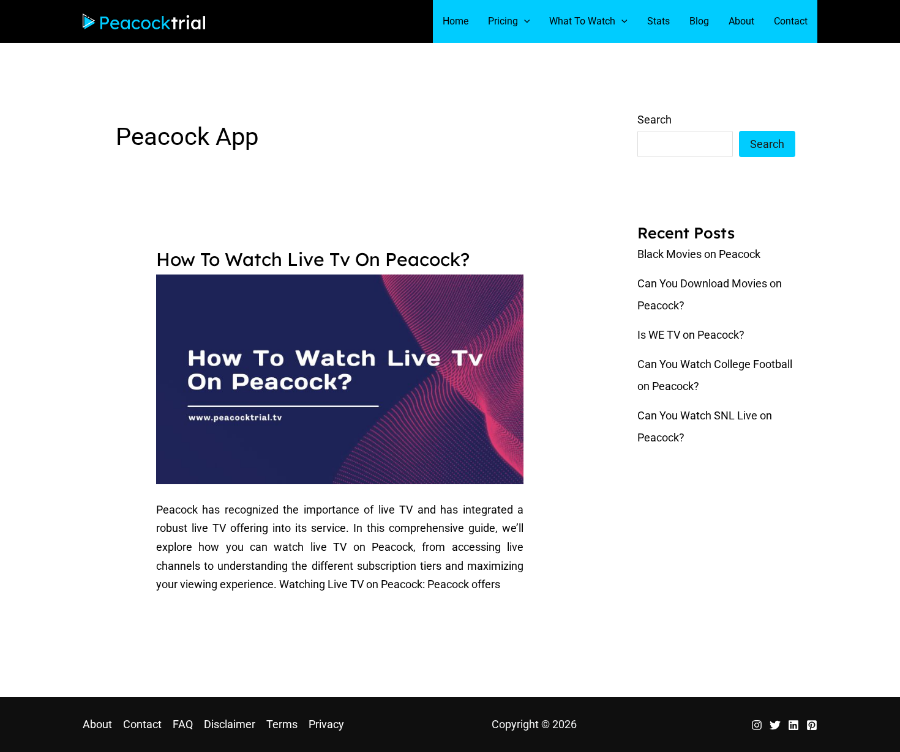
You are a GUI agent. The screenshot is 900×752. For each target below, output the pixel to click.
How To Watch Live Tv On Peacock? (313, 259)
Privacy (326, 724)
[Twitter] (775, 725)
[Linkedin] (793, 725)
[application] (524, 21)
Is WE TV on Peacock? (690, 334)
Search (654, 119)
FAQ (183, 724)
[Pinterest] (811, 725)
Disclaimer (229, 724)
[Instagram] (756, 725)
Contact (142, 724)
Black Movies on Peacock (698, 254)
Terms (282, 724)
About (97, 724)
